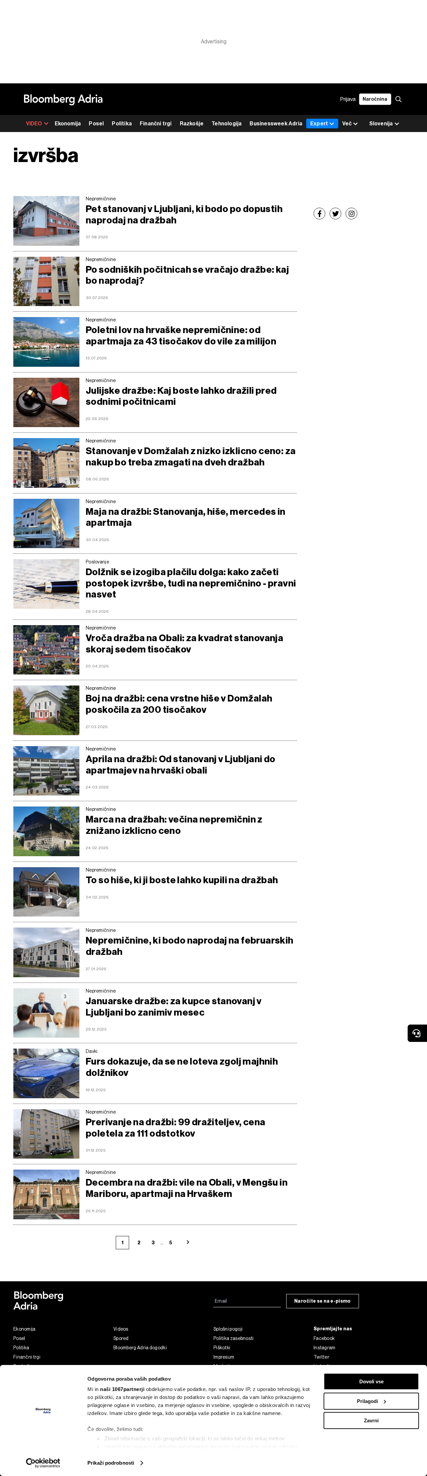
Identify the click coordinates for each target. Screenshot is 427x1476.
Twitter (321, 1357)
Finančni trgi (156, 123)
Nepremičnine (101, 198)
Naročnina (375, 99)
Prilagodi (367, 1401)
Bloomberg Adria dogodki (140, 1347)
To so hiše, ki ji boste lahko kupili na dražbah (182, 880)
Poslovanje (97, 561)
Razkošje (192, 123)
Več (347, 123)
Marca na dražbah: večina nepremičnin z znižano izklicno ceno (174, 825)
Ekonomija (68, 123)
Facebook (324, 1338)
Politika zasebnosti (234, 1338)
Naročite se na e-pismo (322, 1301)
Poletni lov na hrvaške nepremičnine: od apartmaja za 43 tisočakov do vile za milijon (181, 335)
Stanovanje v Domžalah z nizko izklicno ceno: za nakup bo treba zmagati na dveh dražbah (191, 456)
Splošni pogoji (228, 1329)
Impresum (224, 1357)
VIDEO (34, 123)
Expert (319, 123)
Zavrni (371, 1420)
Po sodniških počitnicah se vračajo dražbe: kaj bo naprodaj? (187, 275)
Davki (92, 1051)
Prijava (348, 99)
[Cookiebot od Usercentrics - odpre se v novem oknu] (43, 1463)
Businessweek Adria (276, 123)
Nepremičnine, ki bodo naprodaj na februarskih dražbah (190, 946)
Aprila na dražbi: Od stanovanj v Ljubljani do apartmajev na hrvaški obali (181, 765)
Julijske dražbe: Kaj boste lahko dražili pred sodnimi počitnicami (181, 396)
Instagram (325, 1347)
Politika (122, 123)
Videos (120, 1329)
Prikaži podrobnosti (110, 1463)
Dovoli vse (371, 1381)
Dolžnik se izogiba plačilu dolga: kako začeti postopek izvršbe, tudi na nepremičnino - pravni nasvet (191, 583)
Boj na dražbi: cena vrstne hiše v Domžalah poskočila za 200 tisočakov (179, 704)
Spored (121, 1338)
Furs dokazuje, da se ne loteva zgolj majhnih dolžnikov (182, 1067)
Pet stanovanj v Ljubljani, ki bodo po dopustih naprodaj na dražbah (184, 214)
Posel (96, 123)
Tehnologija (226, 123)
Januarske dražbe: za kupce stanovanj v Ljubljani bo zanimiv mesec (174, 1007)
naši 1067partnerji (122, 1389)
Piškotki (222, 1347)
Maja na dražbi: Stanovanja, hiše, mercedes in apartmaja (186, 517)
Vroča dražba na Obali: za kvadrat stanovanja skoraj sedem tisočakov (184, 643)
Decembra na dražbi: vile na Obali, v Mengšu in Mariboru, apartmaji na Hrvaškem (187, 1188)
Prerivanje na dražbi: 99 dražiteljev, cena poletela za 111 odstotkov (175, 1128)
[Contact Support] (417, 1033)
